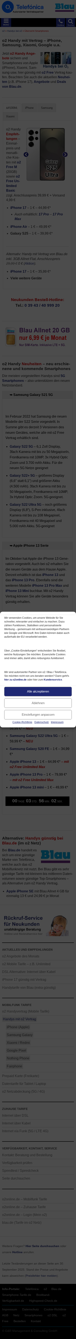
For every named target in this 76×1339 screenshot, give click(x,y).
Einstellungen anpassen (38, 714)
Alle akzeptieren (38, 691)
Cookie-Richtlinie (22, 722)
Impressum (57, 722)
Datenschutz (41, 722)
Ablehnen (38, 703)
